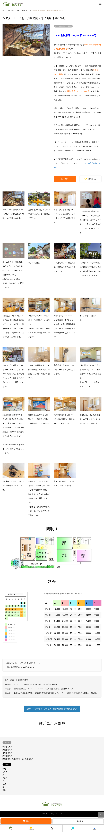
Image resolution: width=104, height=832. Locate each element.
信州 (4, 753)
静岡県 (9, 756)
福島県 (9, 750)
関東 (4, 759)
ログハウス (6, 784)
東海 (4, 756)
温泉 (4, 790)
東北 (4, 750)
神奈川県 (10, 759)
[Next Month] (25, 594)
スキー (5, 775)
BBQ (4, 769)
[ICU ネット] (13, 4)
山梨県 (9, 747)
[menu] (100, 4)
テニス (5, 778)
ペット (5, 781)
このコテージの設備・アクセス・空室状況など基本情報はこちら (52, 709)
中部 (4, 747)
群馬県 (30, 759)
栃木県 (24, 759)
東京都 (17, 759)
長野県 (9, 753)
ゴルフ (5, 772)
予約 (66, 179)
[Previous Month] (6, 594)
